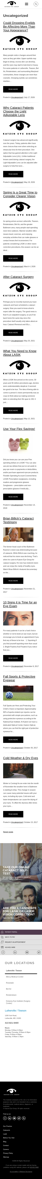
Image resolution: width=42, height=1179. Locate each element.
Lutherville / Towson (15, 1010)
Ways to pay (10, 937)
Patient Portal (11, 932)
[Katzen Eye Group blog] (24, 1118)
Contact (6, 1145)
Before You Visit (8, 1138)
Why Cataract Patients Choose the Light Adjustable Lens (18, 111)
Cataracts (6, 1130)
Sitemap (6, 1157)
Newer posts (8, 832)
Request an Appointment (15, 942)
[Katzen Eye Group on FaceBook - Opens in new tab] (3, 952)
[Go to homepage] (12, 4)
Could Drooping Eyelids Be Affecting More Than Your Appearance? (19, 26)
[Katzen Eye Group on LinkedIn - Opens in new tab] (15, 952)
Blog (4, 1141)
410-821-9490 (10, 947)
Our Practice (7, 1126)
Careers (6, 1149)
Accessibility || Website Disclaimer (21, 1171)
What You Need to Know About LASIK (19, 352)
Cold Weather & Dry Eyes (20, 758)
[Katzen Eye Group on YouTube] (27, 952)
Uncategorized (17, 97)
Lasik (5, 1134)
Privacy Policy (8, 1153)
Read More (13, 89)
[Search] (36, 4)
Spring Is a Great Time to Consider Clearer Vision (20, 194)
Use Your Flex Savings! (19, 429)
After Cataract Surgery (18, 277)
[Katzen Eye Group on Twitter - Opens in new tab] (39, 952)
